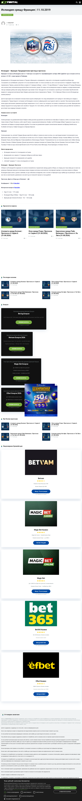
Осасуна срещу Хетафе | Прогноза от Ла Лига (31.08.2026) (65, 292)
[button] (28, 799)
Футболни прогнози (7, 14)
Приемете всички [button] (65, 787)
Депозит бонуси (29, 311)
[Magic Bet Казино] (41, 526)
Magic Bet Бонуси (21, 364)
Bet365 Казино (41, 630)
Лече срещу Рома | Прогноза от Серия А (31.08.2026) (40, 232)
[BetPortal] (9, 2)
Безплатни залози (18, 311)
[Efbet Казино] (41, 677)
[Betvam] (41, 474)
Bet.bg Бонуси (23, 314)
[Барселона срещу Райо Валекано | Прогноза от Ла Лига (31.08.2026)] (68, 219)
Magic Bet (41, 578)
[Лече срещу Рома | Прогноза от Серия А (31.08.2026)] (41, 219)
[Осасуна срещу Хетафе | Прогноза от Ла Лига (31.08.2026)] (46, 299)
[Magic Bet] (41, 574)
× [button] (80, 780)
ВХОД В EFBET (41, 694)
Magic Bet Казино (41, 530)
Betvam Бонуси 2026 (17, 337)
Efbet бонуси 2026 (14, 393)
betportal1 (11, 22)
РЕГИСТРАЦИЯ (41, 543)
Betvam (41, 478)
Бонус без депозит (23, 361)
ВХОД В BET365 (41, 642)
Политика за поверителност (21, 789)
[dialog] (41, 789)
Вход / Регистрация (41, 491)
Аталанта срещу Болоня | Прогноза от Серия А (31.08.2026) (11, 233)
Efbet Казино (41, 681)
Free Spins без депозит (10, 361)
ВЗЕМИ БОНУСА (24, 322)
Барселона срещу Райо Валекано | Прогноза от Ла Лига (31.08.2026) (67, 233)
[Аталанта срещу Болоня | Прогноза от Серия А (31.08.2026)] (13, 219)
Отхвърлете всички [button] (65, 791)
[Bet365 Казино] (41, 626)
